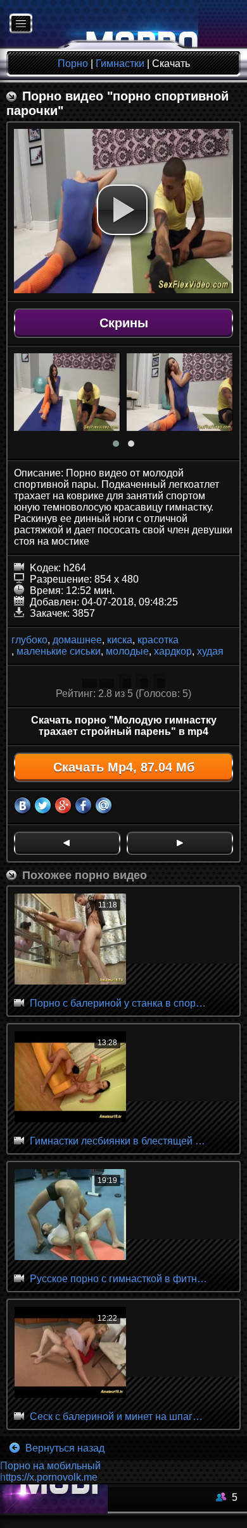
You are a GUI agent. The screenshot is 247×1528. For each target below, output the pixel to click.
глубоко (29, 639)
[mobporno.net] (99, 24)
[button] (122, 210)
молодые (127, 651)
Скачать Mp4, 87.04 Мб (123, 767)
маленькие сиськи (58, 651)
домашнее (77, 639)
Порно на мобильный (50, 1465)
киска (119, 639)
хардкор (173, 651)
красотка (158, 639)
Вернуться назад (63, 1448)
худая (210, 651)
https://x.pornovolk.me (49, 1477)
